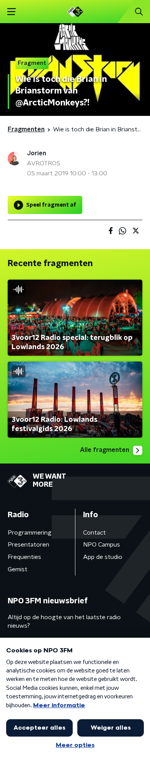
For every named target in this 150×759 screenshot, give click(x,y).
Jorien (36, 153)
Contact (94, 533)
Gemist (17, 569)
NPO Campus (101, 545)
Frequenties (24, 557)
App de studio (102, 557)
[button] (11, 12)
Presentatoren (28, 545)
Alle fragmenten (104, 450)
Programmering (30, 533)
